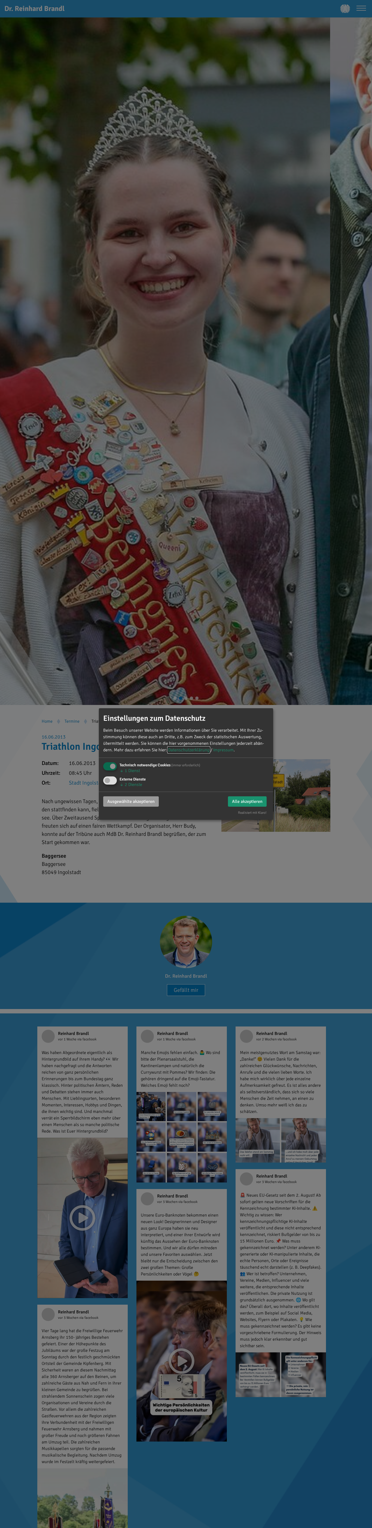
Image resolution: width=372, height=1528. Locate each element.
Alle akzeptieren (247, 801)
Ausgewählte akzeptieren (131, 801)
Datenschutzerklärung (188, 750)
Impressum (223, 750)
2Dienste (131, 784)
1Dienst (130, 770)
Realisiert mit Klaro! (252, 812)
